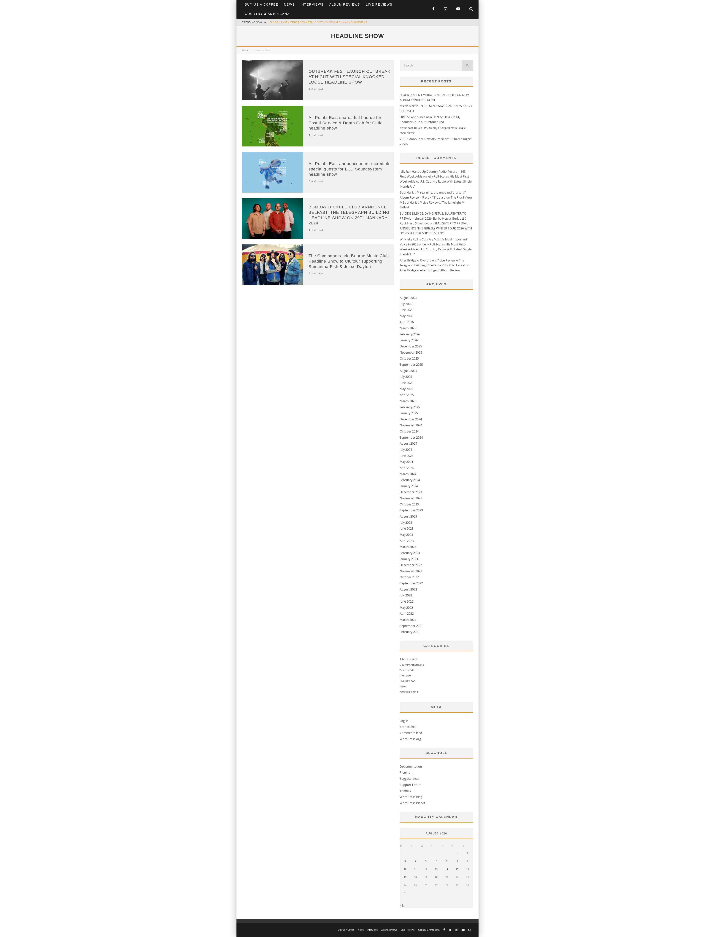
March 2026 (408, 328)
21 (446, 877)
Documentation (411, 766)
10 (405, 869)
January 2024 (409, 486)
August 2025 (408, 371)
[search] (467, 65)
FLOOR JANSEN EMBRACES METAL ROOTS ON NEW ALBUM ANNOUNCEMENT (318, 22)
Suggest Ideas (409, 779)
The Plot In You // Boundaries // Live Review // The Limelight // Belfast (436, 202)
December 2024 (411, 419)
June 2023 (406, 528)
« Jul (402, 905)
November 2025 (411, 352)
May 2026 (406, 316)
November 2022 (411, 571)
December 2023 (411, 492)
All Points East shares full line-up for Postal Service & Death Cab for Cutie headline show (346, 122)
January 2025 (409, 413)
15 (457, 869)
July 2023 (406, 523)
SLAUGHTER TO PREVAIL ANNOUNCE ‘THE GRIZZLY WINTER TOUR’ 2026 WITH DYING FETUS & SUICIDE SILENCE (436, 228)
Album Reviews (344, 4)
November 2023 (411, 498)
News (289, 4)
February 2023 (410, 553)
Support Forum (410, 785)
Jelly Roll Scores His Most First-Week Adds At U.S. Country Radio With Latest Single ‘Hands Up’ (436, 181)
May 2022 (406, 608)
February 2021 (410, 632)
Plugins (405, 772)
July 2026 (406, 304)
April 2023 (407, 541)
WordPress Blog (411, 797)
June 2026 (406, 310)
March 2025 (408, 401)
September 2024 (411, 437)
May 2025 (406, 389)
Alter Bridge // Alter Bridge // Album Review (430, 270)
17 (405, 877)
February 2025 (410, 407)
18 (415, 877)
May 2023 (406, 535)
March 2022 (408, 620)
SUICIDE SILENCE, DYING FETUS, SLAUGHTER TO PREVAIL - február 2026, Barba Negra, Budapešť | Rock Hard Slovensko (434, 218)
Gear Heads (407, 670)
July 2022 (406, 595)
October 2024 (409, 431)
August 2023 (408, 516)
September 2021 (411, 626)
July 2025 (406, 377)
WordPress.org (410, 739)
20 (436, 877)
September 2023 (411, 510)
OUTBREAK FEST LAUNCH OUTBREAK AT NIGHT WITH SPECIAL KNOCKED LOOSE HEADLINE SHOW (350, 76)
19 (426, 877)
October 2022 (409, 577)
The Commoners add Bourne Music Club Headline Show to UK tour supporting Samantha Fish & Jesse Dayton (349, 261)
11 (415, 869)
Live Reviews (379, 4)
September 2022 (411, 583)
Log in (404, 721)
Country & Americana (267, 13)
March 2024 (408, 474)
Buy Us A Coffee (261, 4)
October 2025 (409, 358)
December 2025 (411, 346)
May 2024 (406, 462)
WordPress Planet (412, 803)
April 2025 (407, 395)
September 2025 (411, 365)
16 (467, 869)
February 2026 (410, 334)
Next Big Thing (409, 692)
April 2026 (407, 322)
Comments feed (411, 733)
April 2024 (407, 468)
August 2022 (408, 589)
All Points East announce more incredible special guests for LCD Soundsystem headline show (350, 169)
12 (426, 869)
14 (446, 869)
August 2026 (408, 298)
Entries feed (408, 727)
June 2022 (406, 601)
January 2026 (409, 340)
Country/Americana (412, 664)
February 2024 (410, 480)
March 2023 (408, 547)
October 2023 (409, 504)
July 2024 (406, 450)
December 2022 (411, 565)
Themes (405, 791)
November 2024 (411, 425)
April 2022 (407, 614)
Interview (405, 675)
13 (436, 869)
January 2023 (409, 559)
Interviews (312, 4)
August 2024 (408, 443)
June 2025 (406, 383)
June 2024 (406, 456)
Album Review (408, 659)
